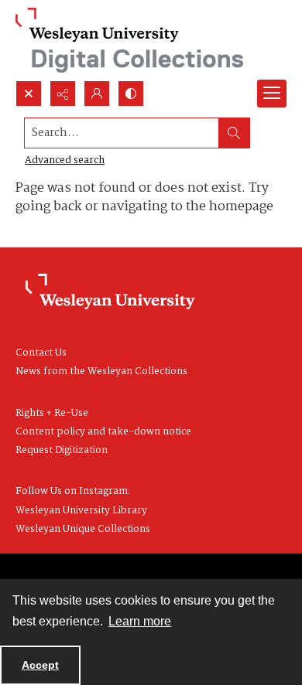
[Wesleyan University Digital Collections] (129, 40)
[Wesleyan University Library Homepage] (109, 292)
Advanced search (65, 160)
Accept (40, 665)
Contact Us (41, 353)
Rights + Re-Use (51, 413)
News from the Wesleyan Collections (101, 371)
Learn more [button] (139, 621)
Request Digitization (61, 450)
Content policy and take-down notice (103, 432)
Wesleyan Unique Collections (82, 529)
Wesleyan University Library (81, 511)
